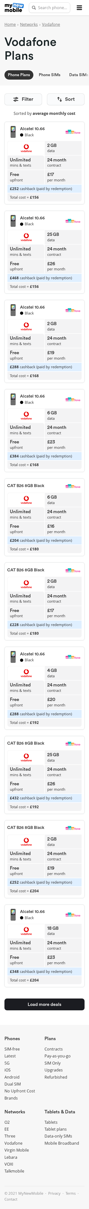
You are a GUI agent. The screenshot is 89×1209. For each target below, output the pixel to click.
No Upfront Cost (19, 1091)
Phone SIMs (49, 75)
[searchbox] (49, 7)
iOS (7, 1070)
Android (12, 1077)
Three (9, 1136)
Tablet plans (55, 1129)
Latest (10, 1056)
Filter (27, 99)
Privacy (54, 1193)
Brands (11, 1098)
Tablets (51, 1122)
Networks (29, 24)
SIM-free (12, 1049)
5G (7, 1063)
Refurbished (55, 1077)
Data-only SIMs (58, 1136)
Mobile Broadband (61, 1143)
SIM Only (52, 1063)
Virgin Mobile (16, 1150)
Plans (50, 1038)
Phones (12, 1038)
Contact (10, 1199)
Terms (71, 1193)
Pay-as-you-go (57, 1056)
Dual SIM (12, 1084)
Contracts (53, 1049)
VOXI (8, 1164)
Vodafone (51, 24)
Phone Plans (19, 75)
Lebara (10, 1157)
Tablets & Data (59, 1112)
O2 (7, 1122)
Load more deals (44, 1004)
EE (6, 1129)
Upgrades (53, 1070)
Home (10, 24)
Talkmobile (14, 1171)
